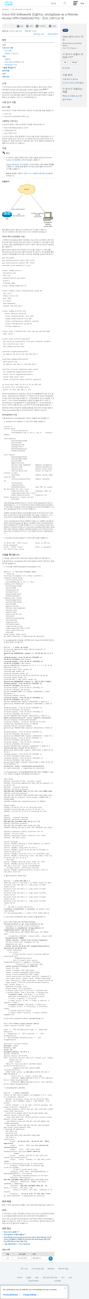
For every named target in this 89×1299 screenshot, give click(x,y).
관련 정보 (5, 77)
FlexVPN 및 (8, 1237)
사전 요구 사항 (7, 48)
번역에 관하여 (53, 34)
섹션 (9, 157)
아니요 (74, 62)
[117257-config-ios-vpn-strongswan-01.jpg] (27, 227)
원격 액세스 (67, 99)
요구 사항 (7, 51)
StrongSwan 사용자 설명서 (14, 1234)
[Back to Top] (51, 1259)
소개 (4, 45)
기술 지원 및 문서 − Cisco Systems (17, 1244)
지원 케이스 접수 (69, 79)
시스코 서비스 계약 (71, 83)
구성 (4, 56)
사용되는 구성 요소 (11, 53)
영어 (31, 26)
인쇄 (54, 26)
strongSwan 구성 (10, 65)
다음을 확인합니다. (9, 68)
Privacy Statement (10, 1295)
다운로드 (42, 26)
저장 (21, 26)
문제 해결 (5, 71)
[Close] (65, 1288)
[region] (34, 1292)
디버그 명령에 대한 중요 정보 (38, 173)
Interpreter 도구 (17, 164)
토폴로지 (7, 59)
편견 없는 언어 (39, 34)
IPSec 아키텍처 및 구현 (72, 96)
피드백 (67, 68)
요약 (4, 74)
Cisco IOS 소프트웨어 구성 (14, 62)
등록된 (18, 160)
